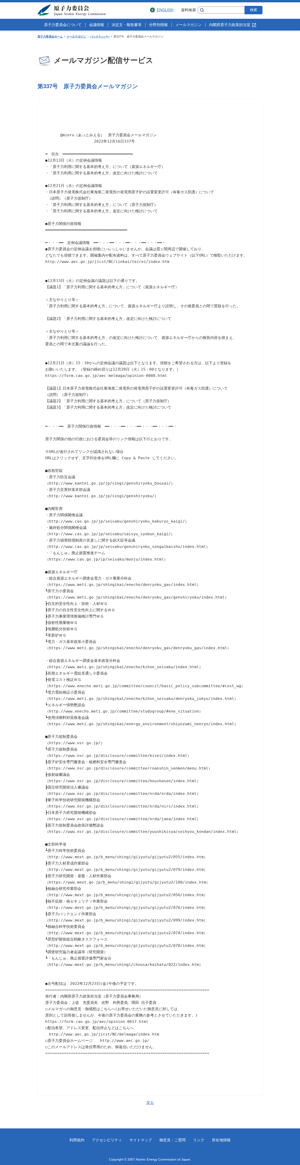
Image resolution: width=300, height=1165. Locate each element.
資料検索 (188, 10)
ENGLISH (165, 10)
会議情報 (96, 25)
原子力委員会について (63, 25)
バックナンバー (100, 36)
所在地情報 (221, 1140)
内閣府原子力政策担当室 (229, 25)
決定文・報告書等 (127, 25)
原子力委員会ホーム (50, 36)
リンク (198, 1140)
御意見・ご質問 (172, 1140)
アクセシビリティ (107, 1140)
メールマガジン (188, 25)
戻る (150, 1103)
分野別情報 (158, 25)
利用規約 (76, 1140)
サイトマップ (140, 1140)
